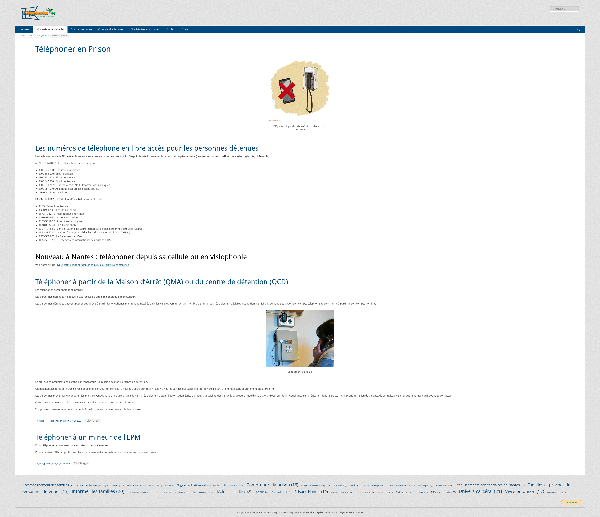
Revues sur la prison (364, 492)
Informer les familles (98, 491)
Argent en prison (112, 486)
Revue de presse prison (341, 492)
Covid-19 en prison (375, 485)
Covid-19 (355, 485)
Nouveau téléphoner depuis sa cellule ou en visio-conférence (93, 265)
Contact (171, 29)
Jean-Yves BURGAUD (352, 512)
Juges (167, 492)
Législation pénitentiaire (203, 492)
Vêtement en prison (556, 492)
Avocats (169, 486)
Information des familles (50, 29)
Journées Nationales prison (140, 492)
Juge (158, 492)
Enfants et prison (444, 486)
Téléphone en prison (443, 492)
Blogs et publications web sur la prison (201, 485)
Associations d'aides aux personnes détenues (142, 486)
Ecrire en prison (425, 486)
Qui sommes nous (81, 29)
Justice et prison (181, 492)
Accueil (25, 29)
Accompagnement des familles (47, 485)
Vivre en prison (524, 491)
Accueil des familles (88, 485)
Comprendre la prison (111, 29)
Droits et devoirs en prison (402, 486)
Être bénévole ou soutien (145, 29)
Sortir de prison (405, 492)
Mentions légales (314, 512)
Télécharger (92, 420)
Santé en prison (385, 492)
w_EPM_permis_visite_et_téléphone (53, 463)
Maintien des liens (234, 491)
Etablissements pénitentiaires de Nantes (490, 484)
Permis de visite (281, 492)
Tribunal (423, 492)
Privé (185, 29)
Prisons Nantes (311, 491)
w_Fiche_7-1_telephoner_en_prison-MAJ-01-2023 (59, 420)
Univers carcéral (480, 491)
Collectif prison (236, 486)
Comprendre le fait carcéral (313, 486)
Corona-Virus (337, 485)
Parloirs (261, 492)
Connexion (571, 502)
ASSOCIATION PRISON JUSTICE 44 (270, 512)
